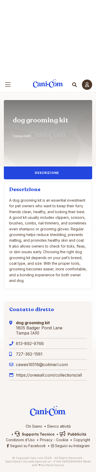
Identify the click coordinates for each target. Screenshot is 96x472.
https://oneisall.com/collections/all (49, 375)
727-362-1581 (29, 354)
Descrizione (47, 173)
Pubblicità (76, 434)
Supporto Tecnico (38, 434)
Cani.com (48, 83)
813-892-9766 (30, 343)
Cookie (62, 440)
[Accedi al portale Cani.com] (87, 85)
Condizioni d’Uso (20, 440)
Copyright (81, 440)
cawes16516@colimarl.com (42, 364)
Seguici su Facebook (27, 446)
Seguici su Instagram (72, 446)
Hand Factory (55, 465)
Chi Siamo (34, 426)
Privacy (46, 440)
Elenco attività (59, 426)
